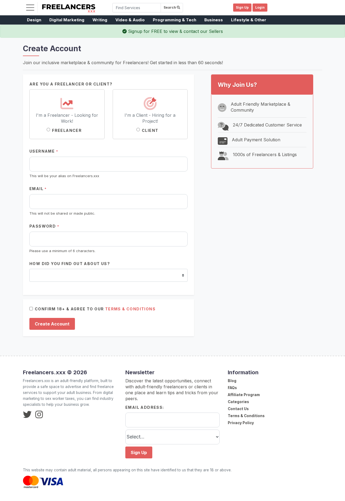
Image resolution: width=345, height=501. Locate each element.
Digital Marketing (66, 19)
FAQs (232, 388)
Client (150, 130)
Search (170, 7)
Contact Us (238, 409)
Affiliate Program (244, 395)
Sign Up (139, 452)
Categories (238, 402)
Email (38, 188)
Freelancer (67, 130)
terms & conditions (130, 309)
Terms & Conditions (246, 416)
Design (34, 19)
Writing (99, 19)
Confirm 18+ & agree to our (95, 309)
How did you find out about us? (69, 263)
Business (213, 19)
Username (43, 151)
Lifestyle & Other (248, 19)
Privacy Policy (241, 423)
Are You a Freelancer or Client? (70, 84)
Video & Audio (130, 19)
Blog (232, 381)
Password (44, 226)
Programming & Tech (174, 19)
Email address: (144, 407)
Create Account (52, 324)
